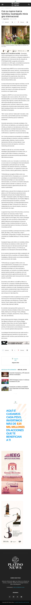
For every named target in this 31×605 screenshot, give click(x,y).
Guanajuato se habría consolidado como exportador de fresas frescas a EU (19, 388)
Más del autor (22, 369)
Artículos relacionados (8, 369)
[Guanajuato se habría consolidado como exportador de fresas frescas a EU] (5, 388)
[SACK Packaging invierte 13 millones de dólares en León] (5, 381)
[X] (17, 596)
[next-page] (16, 394)
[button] (2, 5)
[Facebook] (9, 596)
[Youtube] (21, 596)
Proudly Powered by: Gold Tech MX (22, 602)
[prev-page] (14, 394)
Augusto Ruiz (6, 18)
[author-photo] (15, 360)
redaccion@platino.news (18, 587)
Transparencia (8, 8)
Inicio (2, 8)
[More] (27, 22)
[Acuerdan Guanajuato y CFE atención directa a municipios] (5, 374)
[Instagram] (13, 596)
